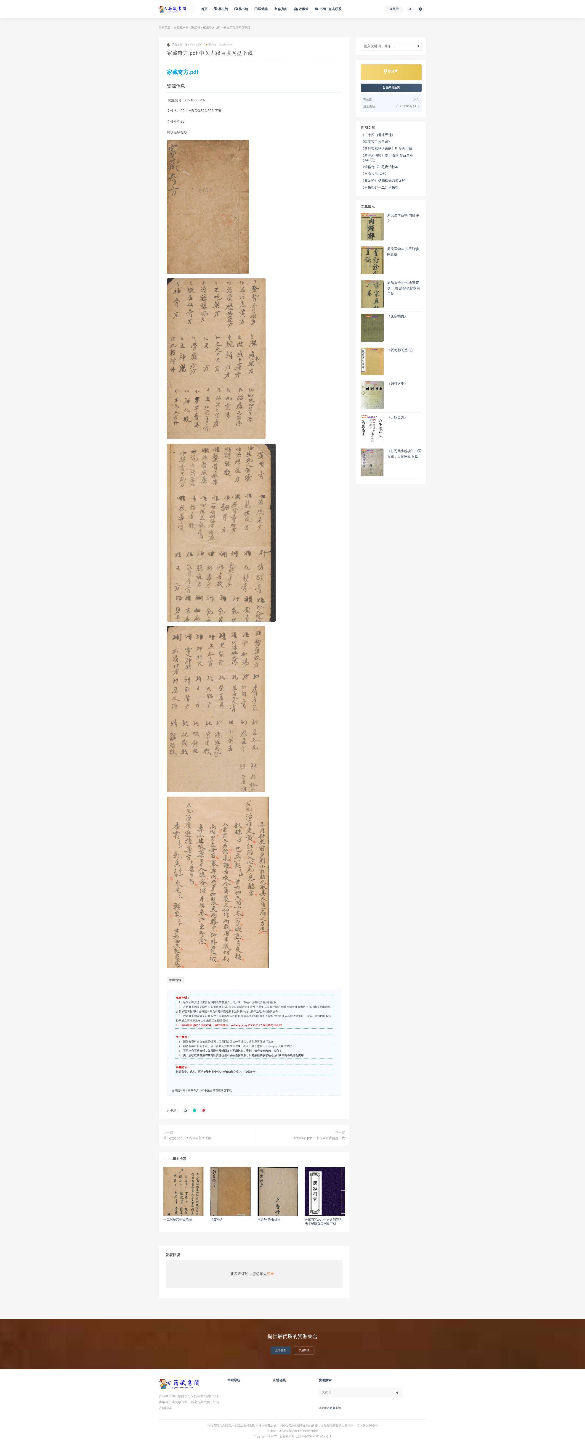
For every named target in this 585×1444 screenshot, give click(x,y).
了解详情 (304, 1350)
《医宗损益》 (397, 316)
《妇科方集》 (397, 383)
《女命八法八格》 (374, 174)
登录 (270, 1274)
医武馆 (195, 27)
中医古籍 (175, 980)
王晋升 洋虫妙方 (269, 1219)
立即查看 (280, 1350)
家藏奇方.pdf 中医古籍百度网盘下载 (210, 1090)
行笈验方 (216, 1219)
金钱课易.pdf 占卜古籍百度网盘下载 (319, 1138)
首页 (204, 9)
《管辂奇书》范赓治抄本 (380, 167)
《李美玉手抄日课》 (376, 142)
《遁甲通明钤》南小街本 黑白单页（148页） (387, 158)
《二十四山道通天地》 (378, 135)
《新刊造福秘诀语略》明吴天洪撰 (386, 148)
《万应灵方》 (397, 417)
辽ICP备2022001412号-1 (313, 1436)
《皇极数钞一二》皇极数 (380, 187)
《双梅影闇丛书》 (401, 350)
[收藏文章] (185, 1110)
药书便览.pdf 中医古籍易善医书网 (187, 1138)
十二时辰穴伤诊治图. (177, 1219)
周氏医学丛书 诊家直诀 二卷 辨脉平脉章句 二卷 (403, 288)
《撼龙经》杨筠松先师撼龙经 (383, 180)
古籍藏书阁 (181, 27)
